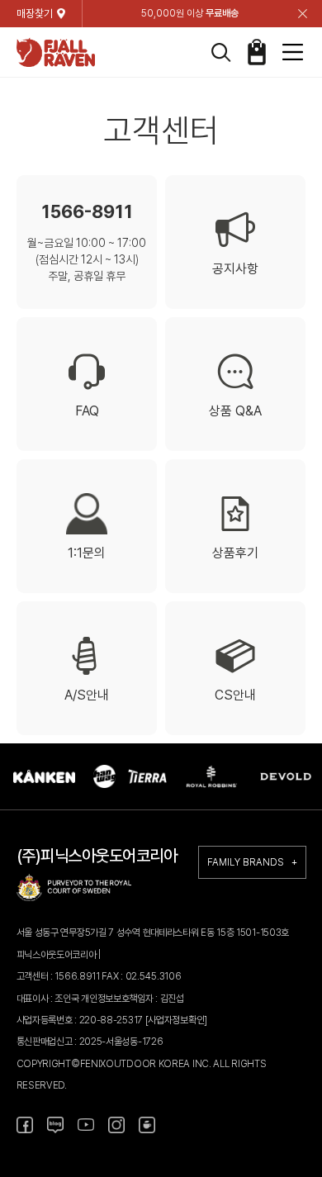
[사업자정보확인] (176, 1020)
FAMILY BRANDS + (252, 862)
